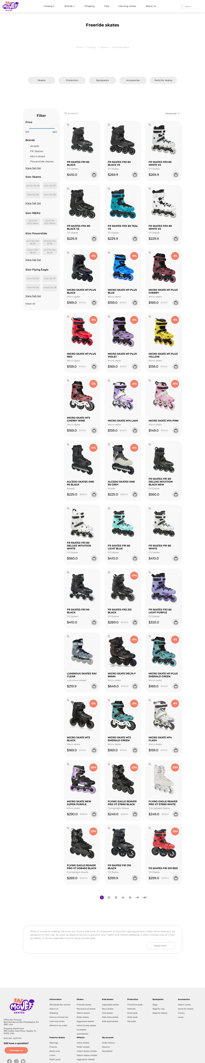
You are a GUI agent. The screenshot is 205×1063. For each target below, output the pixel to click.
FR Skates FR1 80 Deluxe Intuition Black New (161, 481)
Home (79, 47)
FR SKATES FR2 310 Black (119, 611)
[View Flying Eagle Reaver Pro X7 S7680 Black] (109, 765)
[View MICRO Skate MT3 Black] (68, 701)
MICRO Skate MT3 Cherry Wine (78, 419)
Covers (181, 1013)
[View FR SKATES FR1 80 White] (150, 509)
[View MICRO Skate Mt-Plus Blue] (109, 253)
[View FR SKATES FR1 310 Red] (150, 828)
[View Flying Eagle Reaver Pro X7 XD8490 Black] (68, 828)
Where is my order (58, 1025)
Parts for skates (163, 80)
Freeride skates (84, 1004)
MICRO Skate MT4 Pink (164, 420)
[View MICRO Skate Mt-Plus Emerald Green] (150, 637)
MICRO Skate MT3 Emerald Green (119, 739)
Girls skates (107, 1013)
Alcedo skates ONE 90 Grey (121, 483)
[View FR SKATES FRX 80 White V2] (150, 189)
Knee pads (132, 1013)
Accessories (133, 80)
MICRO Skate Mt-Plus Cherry (163, 291)
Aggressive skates (85, 1021)
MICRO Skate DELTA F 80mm (122, 675)
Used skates (82, 1034)
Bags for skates (160, 1013)
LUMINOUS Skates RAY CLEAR (82, 675)
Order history (108, 1043)
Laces (180, 1017)
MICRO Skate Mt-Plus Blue (122, 291)
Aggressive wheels (85, 1059)
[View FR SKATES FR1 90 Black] (68, 573)
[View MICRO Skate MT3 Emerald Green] (109, 701)
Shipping (90, 6)
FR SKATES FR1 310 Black (119, 867)
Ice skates (81, 1029)
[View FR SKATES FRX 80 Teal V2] (109, 189)
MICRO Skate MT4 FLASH (160, 739)
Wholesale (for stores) (59, 1004)
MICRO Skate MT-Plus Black (81, 291)
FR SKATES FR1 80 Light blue (119, 547)
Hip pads (131, 1021)
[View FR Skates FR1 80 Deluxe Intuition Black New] (150, 445)
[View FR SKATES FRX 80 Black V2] (68, 189)
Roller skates (83, 1017)
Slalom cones (184, 1004)
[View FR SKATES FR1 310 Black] (109, 828)
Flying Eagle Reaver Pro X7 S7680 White (163, 803)
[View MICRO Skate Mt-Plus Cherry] (150, 253)
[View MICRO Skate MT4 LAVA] (109, 381)
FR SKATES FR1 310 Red (163, 868)
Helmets (131, 1009)
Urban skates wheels (87, 1051)
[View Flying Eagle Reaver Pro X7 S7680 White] (150, 765)
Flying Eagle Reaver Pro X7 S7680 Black (122, 803)
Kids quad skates (110, 1021)
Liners (52, 1055)
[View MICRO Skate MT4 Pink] (150, 381)
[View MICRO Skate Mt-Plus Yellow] (150, 317)
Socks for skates (185, 1009)
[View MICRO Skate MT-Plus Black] (68, 253)
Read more (160, 945)
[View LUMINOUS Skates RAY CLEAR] (68, 637)
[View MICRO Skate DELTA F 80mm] (109, 637)
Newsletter (107, 1051)
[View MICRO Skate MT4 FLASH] (150, 701)
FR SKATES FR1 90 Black (78, 611)
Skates (104, 47)
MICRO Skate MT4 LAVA (123, 420)
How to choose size (58, 1017)
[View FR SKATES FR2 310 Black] (109, 573)
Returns (106, 1047)
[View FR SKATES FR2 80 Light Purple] (150, 573)
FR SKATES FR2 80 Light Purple (160, 611)
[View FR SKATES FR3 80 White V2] (150, 125)
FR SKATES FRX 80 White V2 (160, 227)
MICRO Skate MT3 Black (78, 739)
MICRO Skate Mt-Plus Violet (122, 355)
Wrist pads (132, 1017)
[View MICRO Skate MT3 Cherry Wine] (68, 381)
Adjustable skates (110, 1004)
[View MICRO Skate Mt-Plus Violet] (109, 317)
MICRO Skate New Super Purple (79, 803)
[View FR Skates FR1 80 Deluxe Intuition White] (68, 509)
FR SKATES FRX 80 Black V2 (78, 227)
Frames (53, 1047)
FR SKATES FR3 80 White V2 (160, 163)
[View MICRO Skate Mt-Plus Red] (68, 317)
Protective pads (135, 1004)
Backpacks (102, 80)
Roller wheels (83, 1047)
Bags (155, 1004)
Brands (68, 6)
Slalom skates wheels (87, 1055)
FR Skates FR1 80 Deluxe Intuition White (79, 545)
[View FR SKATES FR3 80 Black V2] (109, 125)
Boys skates (107, 1009)
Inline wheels (83, 1043)
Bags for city (159, 1009)
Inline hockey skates (86, 1025)
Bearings (53, 1043)
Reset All (30, 303)
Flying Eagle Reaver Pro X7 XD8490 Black (81, 867)
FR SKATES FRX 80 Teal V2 (123, 227)
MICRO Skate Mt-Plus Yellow (163, 355)
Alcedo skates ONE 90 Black (80, 483)
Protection (72, 80)
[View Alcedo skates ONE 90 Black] (68, 445)
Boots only (54, 1051)
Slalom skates (83, 1013)
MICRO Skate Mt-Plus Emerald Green (163, 675)
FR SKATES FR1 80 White (160, 547)
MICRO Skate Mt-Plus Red (81, 355)
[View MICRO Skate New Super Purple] (68, 765)
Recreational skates (86, 1009)
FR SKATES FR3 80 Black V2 (119, 163)
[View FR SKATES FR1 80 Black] (68, 125)
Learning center (127, 6)
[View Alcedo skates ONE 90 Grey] (109, 445)
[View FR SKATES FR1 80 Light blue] (109, 509)
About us (151, 6)
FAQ (106, 6)
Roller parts (55, 1059)
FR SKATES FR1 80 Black (78, 163)
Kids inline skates (110, 1017)
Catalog (48, 6)
